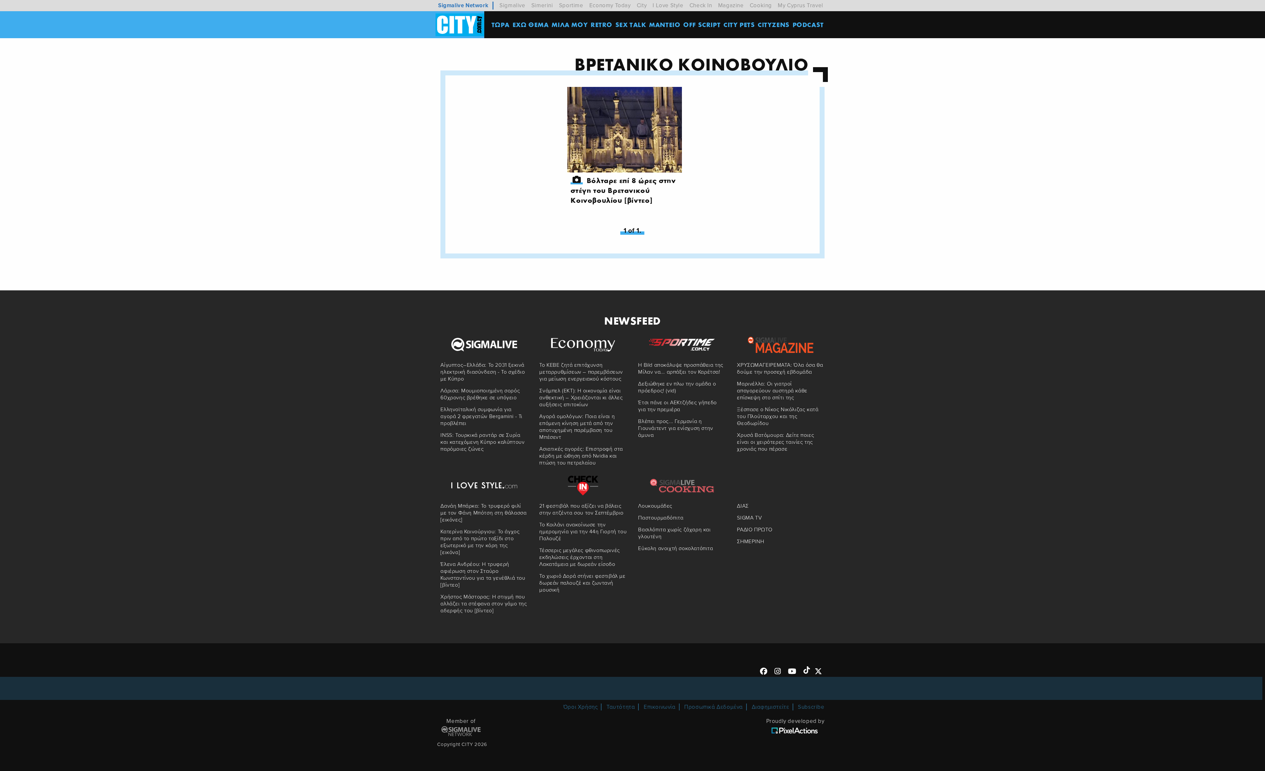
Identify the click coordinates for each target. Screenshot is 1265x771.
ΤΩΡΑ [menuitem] (501, 24)
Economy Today (610, 5)
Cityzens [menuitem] (774, 24)
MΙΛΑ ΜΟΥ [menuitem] (569, 24)
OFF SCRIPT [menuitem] (701, 24)
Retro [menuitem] (601, 24)
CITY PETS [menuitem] (739, 24)
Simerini (542, 5)
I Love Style (668, 5)
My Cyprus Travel (800, 5)
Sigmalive (512, 5)
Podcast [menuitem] (808, 24)
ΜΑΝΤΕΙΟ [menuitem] (664, 24)
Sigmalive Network (463, 5)
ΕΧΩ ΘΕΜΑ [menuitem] (531, 24)
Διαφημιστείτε (770, 707)
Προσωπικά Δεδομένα (713, 707)
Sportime (571, 5)
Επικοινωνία (660, 707)
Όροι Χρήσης (580, 707)
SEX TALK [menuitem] (630, 24)
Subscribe (811, 707)
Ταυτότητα (620, 707)
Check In (700, 5)
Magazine (731, 5)
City (642, 5)
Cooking (761, 5)
